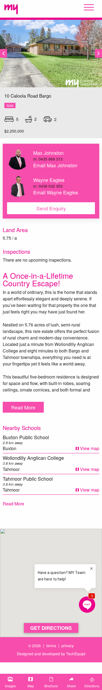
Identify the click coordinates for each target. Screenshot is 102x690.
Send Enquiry (51, 208)
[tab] (10, 682)
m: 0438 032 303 (48, 186)
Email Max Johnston (55, 165)
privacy (67, 645)
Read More (23, 407)
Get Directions (51, 627)
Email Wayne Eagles (55, 192)
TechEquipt (75, 653)
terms (51, 645)
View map (89, 448)
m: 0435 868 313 (48, 159)
